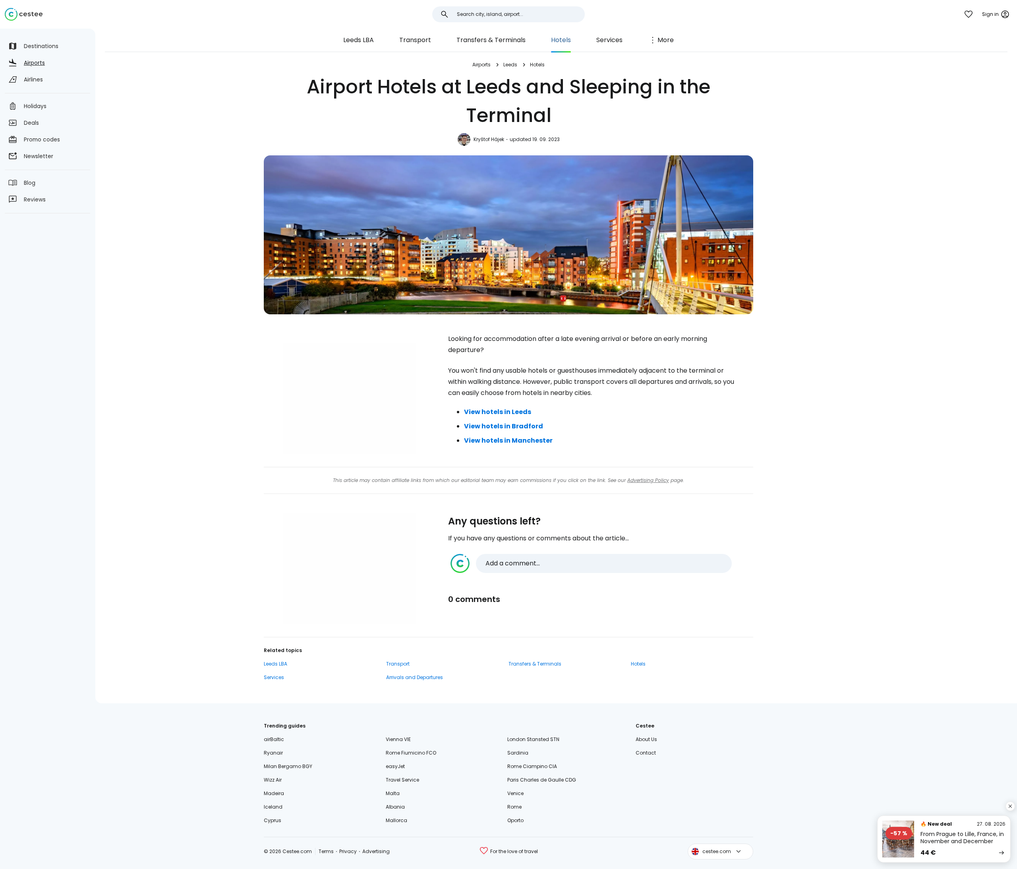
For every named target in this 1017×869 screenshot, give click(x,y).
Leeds (510, 64)
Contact (646, 752)
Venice (515, 793)
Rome (514, 806)
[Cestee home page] (24, 14)
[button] (591, 563)
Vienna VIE (398, 739)
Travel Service (402, 779)
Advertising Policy (648, 480)
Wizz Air (273, 779)
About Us (646, 739)
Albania (395, 806)
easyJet (395, 766)
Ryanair (273, 752)
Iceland (273, 806)
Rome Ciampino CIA (532, 766)
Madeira (274, 793)
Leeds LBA (358, 40)
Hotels (561, 40)
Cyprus (272, 820)
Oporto (515, 820)
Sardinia (517, 752)
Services (609, 40)
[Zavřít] (1010, 806)
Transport (415, 40)
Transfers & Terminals (491, 40)
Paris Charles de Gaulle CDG (541, 779)
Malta (393, 793)
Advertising (376, 851)
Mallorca (396, 820)
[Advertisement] (349, 398)
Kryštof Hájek (489, 139)
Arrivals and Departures (414, 677)
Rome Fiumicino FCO (411, 752)
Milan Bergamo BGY (288, 766)
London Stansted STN (533, 739)
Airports (481, 64)
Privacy (348, 851)
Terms (326, 851)
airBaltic (274, 739)
